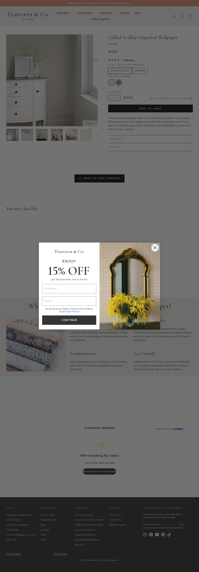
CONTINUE (69, 320)
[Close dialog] (155, 248)
